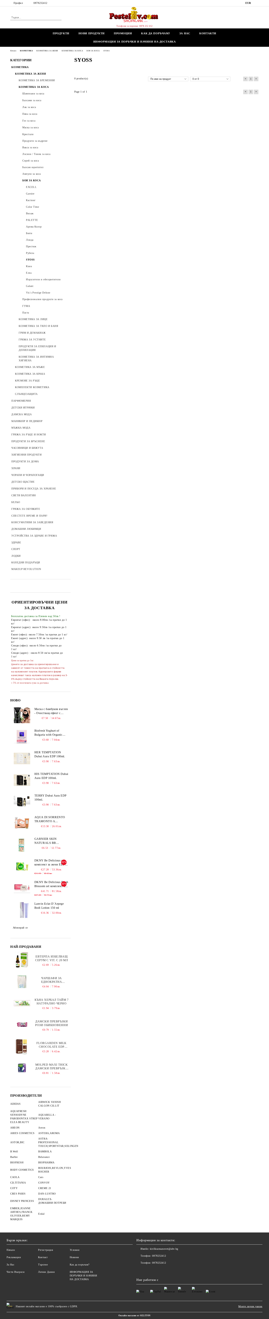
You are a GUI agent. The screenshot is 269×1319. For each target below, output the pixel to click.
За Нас (10, 1264)
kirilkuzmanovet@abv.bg (164, 1249)
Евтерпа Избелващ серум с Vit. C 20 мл (51, 958)
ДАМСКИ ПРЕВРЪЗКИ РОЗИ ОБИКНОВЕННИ (51, 1023)
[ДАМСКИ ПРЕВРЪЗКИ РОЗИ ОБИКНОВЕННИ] (22, 1025)
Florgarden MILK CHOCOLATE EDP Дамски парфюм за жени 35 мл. (51, 1045)
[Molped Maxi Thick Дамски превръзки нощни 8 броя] (22, 1068)
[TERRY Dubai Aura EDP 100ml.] (22, 802)
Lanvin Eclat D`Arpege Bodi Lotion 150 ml (49, 905)
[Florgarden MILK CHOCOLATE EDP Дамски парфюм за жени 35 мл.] (22, 1046)
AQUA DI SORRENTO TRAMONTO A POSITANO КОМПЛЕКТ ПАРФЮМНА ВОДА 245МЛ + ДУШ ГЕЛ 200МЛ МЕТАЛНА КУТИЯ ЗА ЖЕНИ (51, 820)
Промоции (123, 33)
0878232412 (40, 3)
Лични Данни (46, 1272)
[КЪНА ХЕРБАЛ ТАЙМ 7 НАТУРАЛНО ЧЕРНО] (22, 1003)
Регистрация (45, 1250)
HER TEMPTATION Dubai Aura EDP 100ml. (49, 754)
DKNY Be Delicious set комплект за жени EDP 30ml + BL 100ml (49, 863)
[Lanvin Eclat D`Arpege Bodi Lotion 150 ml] (22, 910)
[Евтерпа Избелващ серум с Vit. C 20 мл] (22, 960)
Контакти (207, 33)
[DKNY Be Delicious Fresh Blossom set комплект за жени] (22, 888)
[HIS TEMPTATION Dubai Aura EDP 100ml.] (22, 780)
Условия (74, 1250)
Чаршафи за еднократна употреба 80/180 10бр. (51, 980)
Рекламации (14, 1257)
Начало (11, 1250)
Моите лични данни (250, 1306)
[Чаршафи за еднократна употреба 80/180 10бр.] (21, 981)
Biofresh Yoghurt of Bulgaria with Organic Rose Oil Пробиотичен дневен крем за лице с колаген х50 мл (49, 733)
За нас (184, 33)
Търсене (43, 1264)
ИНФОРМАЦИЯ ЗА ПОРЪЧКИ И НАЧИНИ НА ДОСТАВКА (134, 41)
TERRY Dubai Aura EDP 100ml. (50, 797)
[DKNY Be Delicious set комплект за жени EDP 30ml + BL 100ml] (22, 866)
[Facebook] (257, 3)
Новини (74, 1257)
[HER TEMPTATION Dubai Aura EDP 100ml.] (22, 758)
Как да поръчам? (155, 33)
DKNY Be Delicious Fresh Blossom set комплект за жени (51, 884)
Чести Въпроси (16, 1272)
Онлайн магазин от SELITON (134, 1315)
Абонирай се (20, 927)
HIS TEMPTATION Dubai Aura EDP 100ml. (51, 776)
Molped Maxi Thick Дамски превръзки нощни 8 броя (51, 1066)
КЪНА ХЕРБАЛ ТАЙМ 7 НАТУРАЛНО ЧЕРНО (52, 1001)
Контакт (43, 1257)
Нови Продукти (92, 33)
